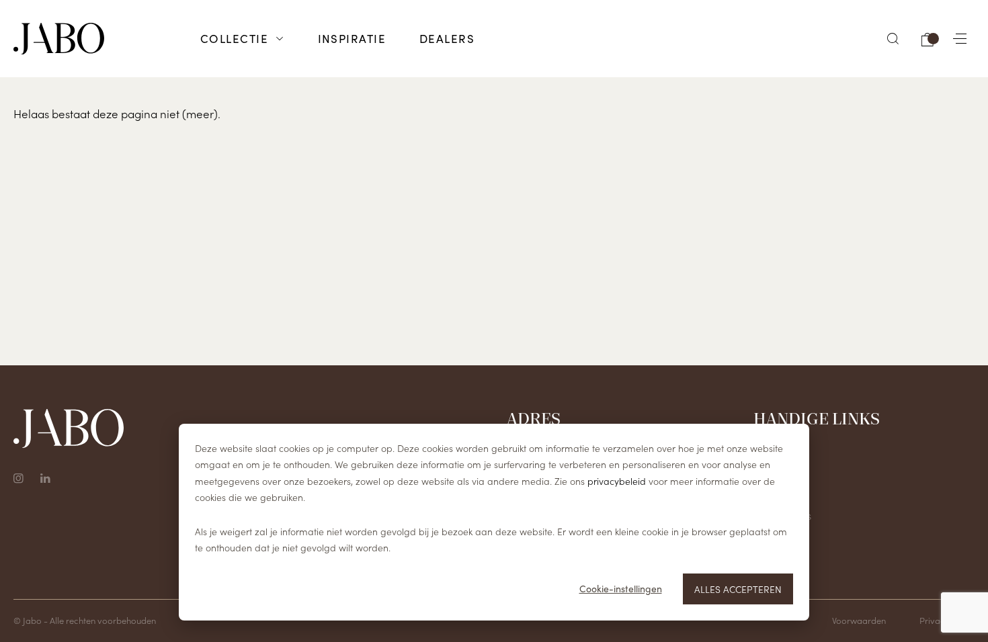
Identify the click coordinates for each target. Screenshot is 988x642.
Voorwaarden (859, 620)
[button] (893, 38)
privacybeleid (616, 481)
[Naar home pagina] (58, 39)
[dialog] (494, 522)
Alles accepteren (738, 589)
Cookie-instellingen (620, 588)
